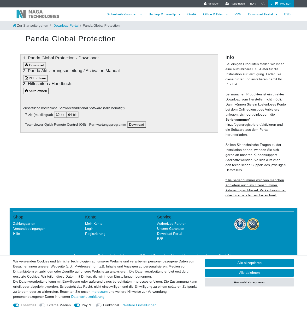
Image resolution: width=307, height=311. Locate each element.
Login (89, 228)
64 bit (72, 115)
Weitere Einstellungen (139, 305)
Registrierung (95, 234)
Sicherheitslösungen (122, 14)
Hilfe (16, 234)
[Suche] (263, 3)
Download (36, 65)
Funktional (111, 305)
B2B (287, 14)
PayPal (87, 305)
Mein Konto (93, 223)
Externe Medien (59, 305)
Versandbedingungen (29, 228)
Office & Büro (213, 14)
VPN (238, 14)
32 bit (60, 115)
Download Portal (261, 14)
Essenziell (28, 305)
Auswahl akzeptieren (249, 282)
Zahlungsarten (24, 223)
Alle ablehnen (249, 272)
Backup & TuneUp (163, 14)
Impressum (99, 291)
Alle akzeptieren (249, 263)
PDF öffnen (37, 78)
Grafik (191, 14)
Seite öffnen (37, 91)
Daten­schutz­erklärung (88, 297)
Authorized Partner (171, 223)
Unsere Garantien (170, 228)
